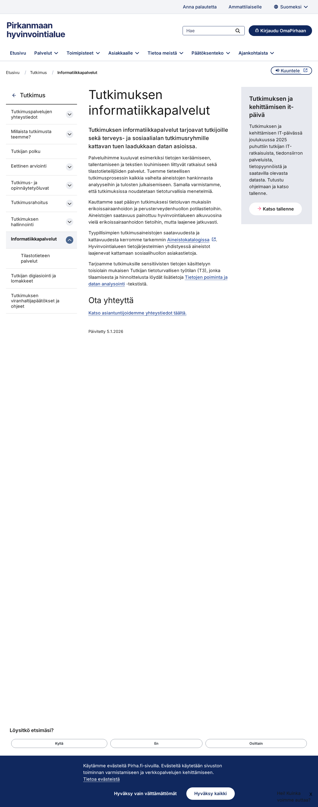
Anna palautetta (200, 6)
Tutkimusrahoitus (29, 202)
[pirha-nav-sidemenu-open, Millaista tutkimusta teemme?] (69, 134)
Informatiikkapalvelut (34, 239)
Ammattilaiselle (245, 6)
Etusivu (18, 53)
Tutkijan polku (25, 151)
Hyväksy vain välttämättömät (145, 793)
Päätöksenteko (208, 53)
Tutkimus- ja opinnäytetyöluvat (30, 185)
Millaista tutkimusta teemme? (31, 134)
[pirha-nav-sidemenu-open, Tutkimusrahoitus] (69, 203)
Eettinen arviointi (28, 166)
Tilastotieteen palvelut (35, 258)
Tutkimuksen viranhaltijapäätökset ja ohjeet (35, 301)
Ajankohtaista (253, 53)
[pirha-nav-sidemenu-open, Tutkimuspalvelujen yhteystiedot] (69, 114)
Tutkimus (38, 72)
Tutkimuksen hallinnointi (25, 221)
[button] (59, 743)
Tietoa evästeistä (101, 779)
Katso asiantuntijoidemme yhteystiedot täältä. (137, 313)
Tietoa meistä (163, 53)
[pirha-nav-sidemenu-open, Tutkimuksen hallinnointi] (69, 222)
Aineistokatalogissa (188, 239)
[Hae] (237, 31)
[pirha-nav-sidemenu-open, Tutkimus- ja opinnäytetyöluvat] (69, 185)
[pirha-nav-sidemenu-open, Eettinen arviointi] (69, 167)
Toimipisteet (81, 53)
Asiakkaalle (121, 53)
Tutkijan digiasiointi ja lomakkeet (33, 278)
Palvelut (43, 53)
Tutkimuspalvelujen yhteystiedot (31, 114)
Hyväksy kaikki (210, 793)
